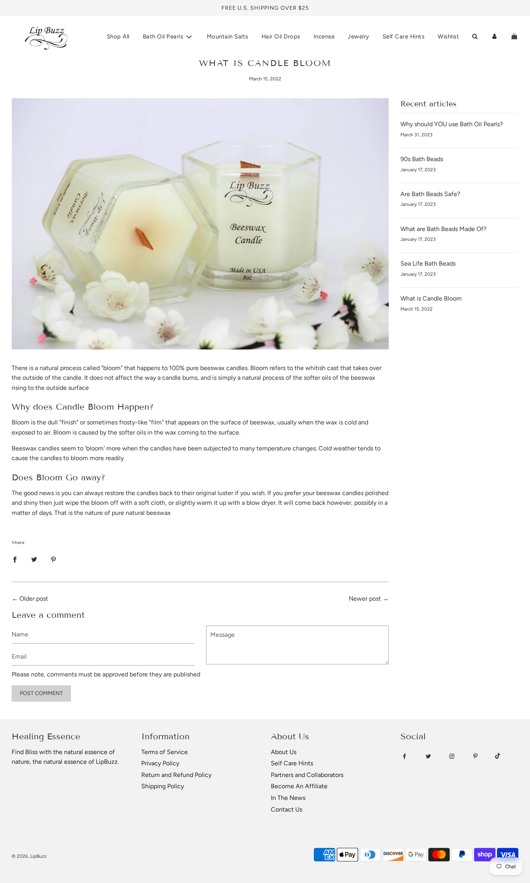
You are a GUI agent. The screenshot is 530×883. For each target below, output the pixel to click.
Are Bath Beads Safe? (430, 194)
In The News (288, 797)
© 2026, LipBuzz (29, 856)
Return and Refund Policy (176, 775)
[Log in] (494, 36)
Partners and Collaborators (307, 775)
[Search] (475, 36)
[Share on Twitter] (34, 559)
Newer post (365, 598)
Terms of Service (164, 752)
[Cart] (514, 36)
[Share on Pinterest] (53, 559)
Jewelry (358, 36)
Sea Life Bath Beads (428, 263)
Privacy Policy (160, 763)
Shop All (118, 36)
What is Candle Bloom (431, 298)
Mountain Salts (227, 36)
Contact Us (286, 809)
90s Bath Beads (421, 159)
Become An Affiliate (299, 786)
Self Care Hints (404, 36)
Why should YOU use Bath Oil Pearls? (451, 124)
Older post (33, 598)
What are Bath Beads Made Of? (443, 229)
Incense (324, 36)
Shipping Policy (162, 786)
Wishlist (448, 36)
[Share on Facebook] (15, 559)
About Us (283, 752)
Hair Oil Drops (281, 36)
